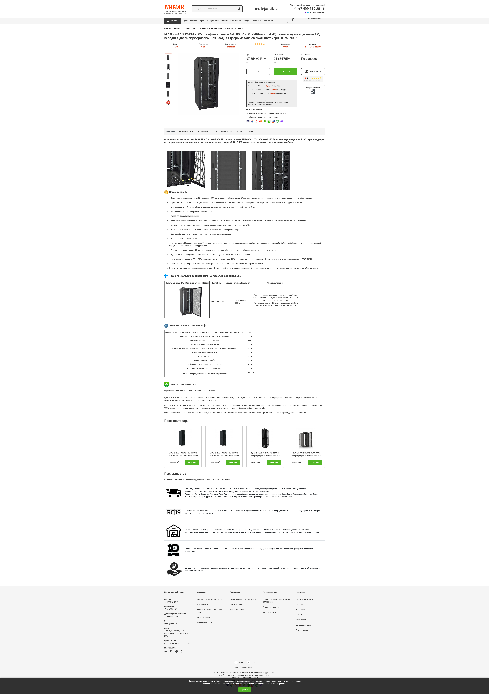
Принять (244, 690)
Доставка (214, 20)
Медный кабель (203, 617)
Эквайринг (250, 117)
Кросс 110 (300, 604)
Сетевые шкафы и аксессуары (209, 599)
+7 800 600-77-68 (171, 616)
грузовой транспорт (263, 89)
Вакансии (257, 20)
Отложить (315, 71)
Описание (170, 131)
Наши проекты (302, 609)
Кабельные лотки (204, 622)
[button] (172, 21)
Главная (167, 28)
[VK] (165, 651)
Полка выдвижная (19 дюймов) (243, 599)
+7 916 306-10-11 (171, 609)
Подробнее (280, 684)
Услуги (247, 20)
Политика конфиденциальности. (244, 678)
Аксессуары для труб (272, 607)
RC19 (176, 47)
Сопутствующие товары (223, 131)
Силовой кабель (237, 604)
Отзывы (250, 131)
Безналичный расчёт (254, 113)
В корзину (285, 71)
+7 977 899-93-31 (317, 12)
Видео (239, 131)
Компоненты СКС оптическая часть (209, 610)
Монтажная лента (237, 609)
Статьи (299, 615)
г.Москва (260, 86)
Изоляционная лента (304, 599)
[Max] (305, 13)
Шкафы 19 (178, 28)
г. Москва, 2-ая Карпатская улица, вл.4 (308, 5)
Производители (190, 20)
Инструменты (203, 604)
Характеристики (186, 131)
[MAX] (171, 651)
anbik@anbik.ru (266, 9)
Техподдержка (302, 630)
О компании (235, 20)
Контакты (268, 20)
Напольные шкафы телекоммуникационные (203, 28)
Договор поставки (303, 625)
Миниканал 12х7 (270, 612)
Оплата (224, 20)
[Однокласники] (182, 651)
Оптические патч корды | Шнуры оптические (276, 600)
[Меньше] (249, 71)
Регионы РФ (261, 93)
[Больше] (267, 71)
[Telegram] (308, 13)
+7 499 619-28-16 (311, 9)
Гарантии (204, 20)
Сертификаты (202, 131)
